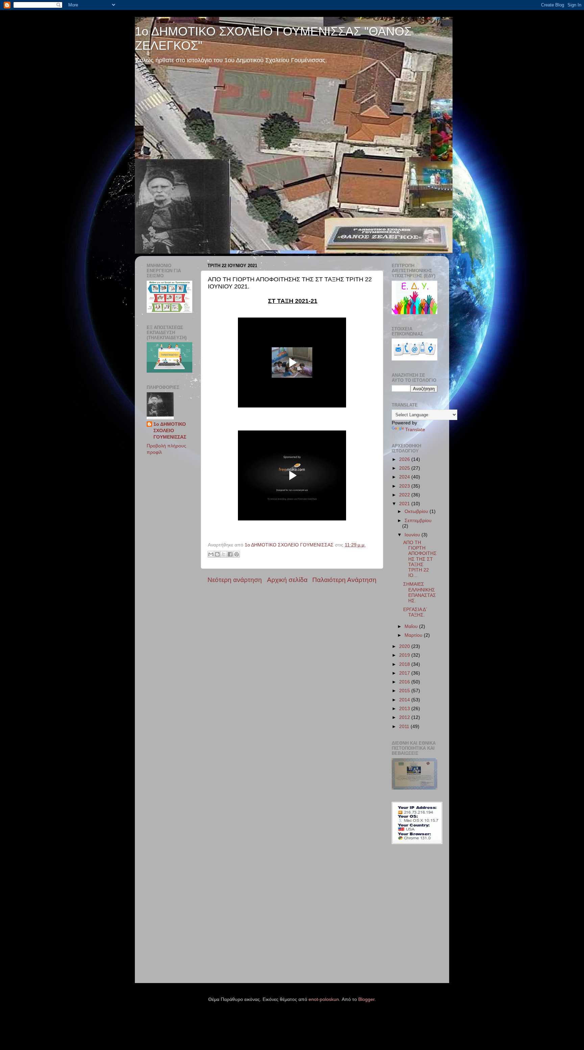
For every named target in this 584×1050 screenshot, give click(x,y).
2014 (405, 699)
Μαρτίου (414, 635)
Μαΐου (412, 626)
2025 (405, 468)
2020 (405, 646)
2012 (405, 717)
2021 (405, 503)
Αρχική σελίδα (287, 579)
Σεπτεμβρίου (418, 520)
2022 (405, 494)
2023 (405, 486)
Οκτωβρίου (417, 511)
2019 (405, 655)
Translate (415, 429)
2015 (405, 690)
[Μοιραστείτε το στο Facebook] (230, 554)
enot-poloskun (324, 999)
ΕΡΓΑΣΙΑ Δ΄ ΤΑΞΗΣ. (415, 612)
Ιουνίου (413, 534)
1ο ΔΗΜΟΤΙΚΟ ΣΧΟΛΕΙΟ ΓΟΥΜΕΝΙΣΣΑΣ (169, 431)
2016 (405, 681)
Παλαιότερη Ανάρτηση (344, 579)
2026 (405, 459)
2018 (405, 664)
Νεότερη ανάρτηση (235, 579)
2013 (405, 708)
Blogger (366, 999)
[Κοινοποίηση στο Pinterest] (236, 554)
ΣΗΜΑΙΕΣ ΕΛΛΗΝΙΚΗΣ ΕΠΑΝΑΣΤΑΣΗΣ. (419, 592)
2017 (405, 673)
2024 (405, 477)
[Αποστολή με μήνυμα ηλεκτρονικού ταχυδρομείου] (211, 554)
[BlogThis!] (217, 554)
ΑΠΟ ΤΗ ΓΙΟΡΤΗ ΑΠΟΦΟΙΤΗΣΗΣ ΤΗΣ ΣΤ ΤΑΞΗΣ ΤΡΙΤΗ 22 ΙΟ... (420, 559)
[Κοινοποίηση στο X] (223, 554)
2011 (405, 726)
